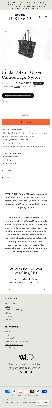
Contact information (28, 403)
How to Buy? (10, 348)
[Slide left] (20, 64)
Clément (9, 313)
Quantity (6, 101)
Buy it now (26, 122)
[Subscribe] (44, 289)
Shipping (17, 86)
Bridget (8, 316)
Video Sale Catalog (13, 310)
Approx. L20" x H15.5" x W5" (19, 96)
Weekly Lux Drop (24, 396)
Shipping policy (12, 403)
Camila (8, 320)
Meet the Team (11, 338)
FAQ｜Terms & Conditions (16, 341)
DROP (7, 306)
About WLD (10, 331)
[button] (5, 17)
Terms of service (43, 399)
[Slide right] (31, 64)
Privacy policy (29, 399)
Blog (7, 335)
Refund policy (16, 399)
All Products (10, 303)
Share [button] (7, 178)
